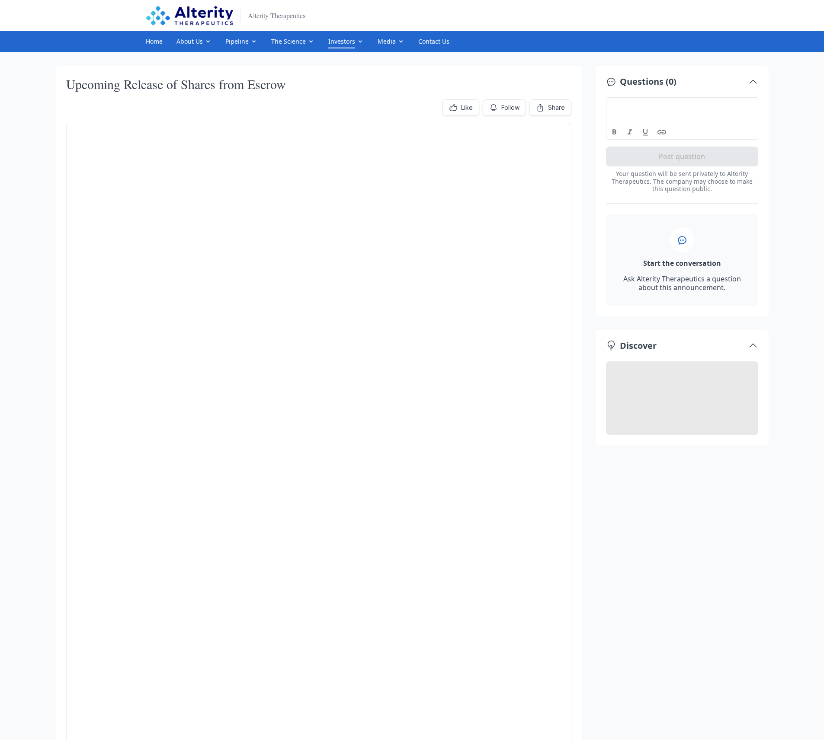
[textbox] (682, 105)
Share (556, 107)
